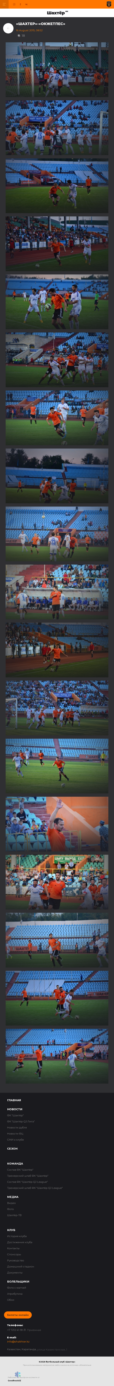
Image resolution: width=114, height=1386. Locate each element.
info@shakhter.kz (18, 1341)
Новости (14, 1109)
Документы (15, 1272)
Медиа (12, 1197)
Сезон (12, 1148)
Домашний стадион (20, 1266)
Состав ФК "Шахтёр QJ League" (27, 1181)
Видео (11, 1203)
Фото (10, 1209)
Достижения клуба (19, 1242)
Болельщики (18, 1281)
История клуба (17, 1236)
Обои (10, 1299)
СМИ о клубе (15, 1139)
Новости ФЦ (15, 1133)
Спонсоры (14, 1254)
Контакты (13, 1248)
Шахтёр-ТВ (14, 1215)
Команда (15, 1163)
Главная (14, 1100)
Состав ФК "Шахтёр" (20, 1169)
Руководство (15, 1260)
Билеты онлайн (18, 1314)
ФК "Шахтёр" (15, 1115)
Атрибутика (15, 1293)
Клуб (11, 1230)
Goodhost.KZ (14, 1380)
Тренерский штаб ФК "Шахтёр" (27, 1175)
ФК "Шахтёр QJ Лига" (21, 1121)
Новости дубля (17, 1127)
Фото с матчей (16, 1287)
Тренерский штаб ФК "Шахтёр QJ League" (35, 1187)
